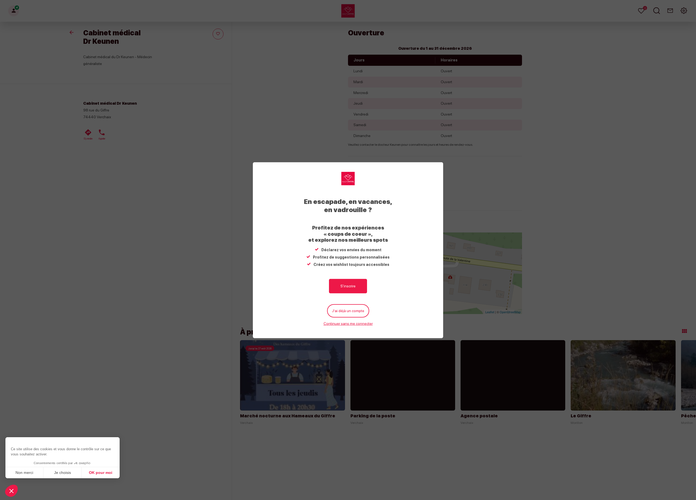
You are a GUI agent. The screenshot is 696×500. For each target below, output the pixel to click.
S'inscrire (348, 286)
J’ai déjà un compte (348, 310)
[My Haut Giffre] (348, 178)
